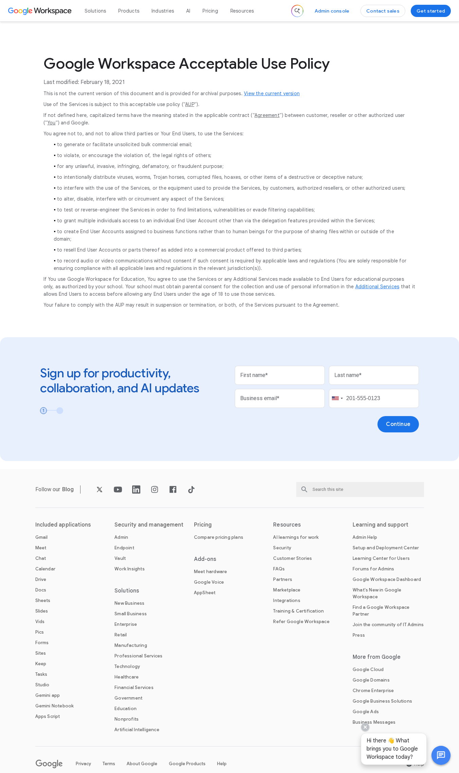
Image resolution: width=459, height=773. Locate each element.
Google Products (187, 764)
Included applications (63, 524)
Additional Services (377, 287)
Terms (109, 764)
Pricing (210, 11)
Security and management (148, 524)
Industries (163, 11)
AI (188, 11)
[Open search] (297, 11)
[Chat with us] (441, 755)
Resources (242, 11)
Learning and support (380, 524)
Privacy (83, 764)
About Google (142, 764)
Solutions (95, 11)
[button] (441, 755)
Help (222, 764)
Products (128, 11)
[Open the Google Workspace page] (40, 11)
